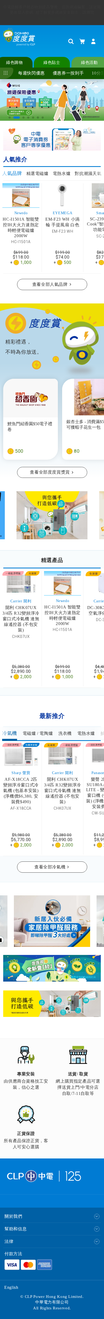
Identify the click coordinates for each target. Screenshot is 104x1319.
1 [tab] (10, 117)
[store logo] (19, 41)
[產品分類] (6, 73)
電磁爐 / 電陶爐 (38, 733)
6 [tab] (38, 117)
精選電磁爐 (37, 173)
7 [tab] (43, 117)
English (11, 1287)
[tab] (12, 173)
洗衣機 (65, 733)
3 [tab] (21, 117)
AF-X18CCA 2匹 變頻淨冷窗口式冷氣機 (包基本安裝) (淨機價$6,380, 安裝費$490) (21, 790)
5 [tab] (33, 117)
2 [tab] (14, 117)
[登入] (93, 41)
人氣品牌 (12, 173)
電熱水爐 (62, 173)
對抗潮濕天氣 (88, 173)
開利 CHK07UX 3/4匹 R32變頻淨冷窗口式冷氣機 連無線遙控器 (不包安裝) (20, 618)
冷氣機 (9, 733)
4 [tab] (28, 117)
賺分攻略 (20, 15)
